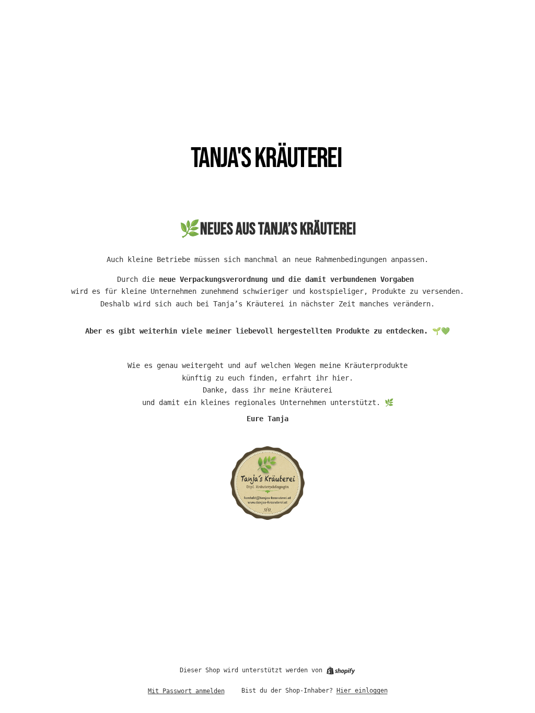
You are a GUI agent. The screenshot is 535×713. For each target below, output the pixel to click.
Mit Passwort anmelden (186, 691)
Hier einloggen (362, 690)
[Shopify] (341, 671)
